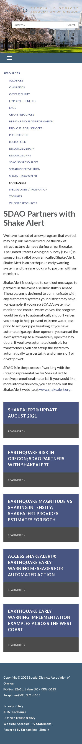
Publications (18, 135)
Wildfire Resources (23, 203)
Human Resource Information (31, 121)
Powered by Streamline (20, 730)
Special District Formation (28, 189)
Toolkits (15, 196)
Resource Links (20, 155)
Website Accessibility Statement (27, 724)
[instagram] (42, 33)
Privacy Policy (13, 706)
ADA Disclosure (14, 712)
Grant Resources (21, 114)
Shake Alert (17, 182)
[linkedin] (33, 33)
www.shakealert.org (55, 389)
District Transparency (19, 718)
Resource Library (21, 148)
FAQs (12, 107)
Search (71, 25)
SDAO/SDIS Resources (23, 162)
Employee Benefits (22, 101)
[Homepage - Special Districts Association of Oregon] (41, 11)
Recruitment (18, 141)
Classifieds (17, 87)
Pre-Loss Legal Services (25, 128)
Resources (11, 73)
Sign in (44, 730)
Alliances (16, 80)
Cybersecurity (19, 94)
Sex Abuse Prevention (24, 169)
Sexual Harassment (23, 176)
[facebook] (51, 33)
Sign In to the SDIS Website (43, 43)
